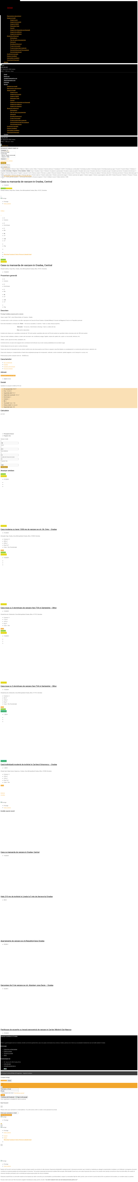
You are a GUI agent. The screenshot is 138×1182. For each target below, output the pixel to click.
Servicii (6, 84)
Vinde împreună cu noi (9, 80)
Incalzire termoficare (129, 171)
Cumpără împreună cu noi (10, 78)
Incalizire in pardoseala (56, 171)
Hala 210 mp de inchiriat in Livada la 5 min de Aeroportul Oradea (27, 896)
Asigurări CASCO (14, 24)
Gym (42, 171)
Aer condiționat (6, 169)
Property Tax (4, 461)
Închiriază (6, 82)
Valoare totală (4, 439)
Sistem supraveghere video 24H (102, 175)
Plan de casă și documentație (18, 40)
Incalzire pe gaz (106, 171)
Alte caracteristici (5, 167)
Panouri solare (36, 173)
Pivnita (83, 173)
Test (45, 177)
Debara (133, 169)
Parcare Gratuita (56, 173)
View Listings (7, 203)
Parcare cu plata (46, 173)
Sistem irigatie (88, 175)
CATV (63, 169)
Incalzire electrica (95, 171)
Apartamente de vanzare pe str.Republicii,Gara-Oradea (22, 941)
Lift (30, 173)
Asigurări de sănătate (16, 34)
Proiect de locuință (15, 46)
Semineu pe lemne (118, 173)
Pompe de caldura (95, 173)
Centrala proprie (96, 169)
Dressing (8, 171)
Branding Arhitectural (16, 44)
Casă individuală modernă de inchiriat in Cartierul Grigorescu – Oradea (29, 764)
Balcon (22, 169)
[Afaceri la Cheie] (8, 152)
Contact (6, 62)
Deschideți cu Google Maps (8, 375)
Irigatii (20, 173)
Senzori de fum (26, 175)
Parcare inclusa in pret (68, 173)
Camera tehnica (48, 169)
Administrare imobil (12, 86)
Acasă (5, 74)
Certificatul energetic (12, 54)
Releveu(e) (13, 42)
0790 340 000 (4, 67)
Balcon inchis (29, 169)
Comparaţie (4, 1080)
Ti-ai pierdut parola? (19, 1093)
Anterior (3, 793)
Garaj (28, 171)
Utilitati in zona (52, 177)
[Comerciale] (8, 154)
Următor (3, 795)
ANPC (5, 1055)
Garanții (12, 28)
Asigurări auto (14, 20)
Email (30, 254)
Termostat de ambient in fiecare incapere (31, 177)
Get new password (6, 1115)
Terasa (130, 175)
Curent (118, 169)
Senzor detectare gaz (130, 173)
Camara (41, 169)
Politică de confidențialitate (10, 1049)
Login (2, 1095)
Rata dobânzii (4, 451)
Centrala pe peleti (85, 169)
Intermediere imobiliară (13, 58)
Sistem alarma (36, 175)
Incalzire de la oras (84, 171)
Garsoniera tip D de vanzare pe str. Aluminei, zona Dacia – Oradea (27, 985)
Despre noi (6, 76)
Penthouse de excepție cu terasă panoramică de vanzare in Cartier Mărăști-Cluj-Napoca (36, 1030)
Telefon (124, 175)
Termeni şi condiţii (8, 1053)
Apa (18, 169)
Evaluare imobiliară (12, 56)
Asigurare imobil (11, 18)
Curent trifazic (125, 169)
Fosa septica (21, 171)
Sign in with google (22, 1097)
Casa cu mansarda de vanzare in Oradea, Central (20, 852)
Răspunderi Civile (14, 26)
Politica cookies (8, 1051)
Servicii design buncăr (16, 52)
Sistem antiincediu (47, 175)
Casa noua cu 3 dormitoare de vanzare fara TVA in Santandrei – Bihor (29, 608)
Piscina (78, 173)
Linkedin (26, 254)
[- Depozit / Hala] (8, 157)
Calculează (4, 467)
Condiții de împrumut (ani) (7, 457)
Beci (36, 169)
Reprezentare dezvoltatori (14, 16)
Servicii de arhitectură (13, 36)
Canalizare (57, 169)
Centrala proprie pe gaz (108, 169)
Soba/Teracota (117, 175)
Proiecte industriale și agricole (18, 48)
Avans (2, 445)
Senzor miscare (16, 175)
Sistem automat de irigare (60, 175)
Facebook (12, 254)
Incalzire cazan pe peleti (70, 171)
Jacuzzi (25, 173)
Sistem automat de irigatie (76, 175)
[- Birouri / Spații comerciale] (8, 155)
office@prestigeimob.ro (10, 1066)
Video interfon (61, 177)
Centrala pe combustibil (72, 169)
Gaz (32, 171)
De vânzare (9, 188)
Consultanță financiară (13, 60)
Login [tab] (5, 1084)
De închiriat (4, 711)
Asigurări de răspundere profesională (20, 30)
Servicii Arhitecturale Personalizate (19, 50)
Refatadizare (13, 38)
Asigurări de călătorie (16, 32)
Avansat (3, 161)
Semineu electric (106, 173)
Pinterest (21, 254)
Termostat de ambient (12, 177)
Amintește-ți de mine (8, 1093)
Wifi (67, 177)
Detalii (2, 550)
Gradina (37, 171)
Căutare (3, 163)
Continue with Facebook (7, 1097)
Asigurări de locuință (15, 22)
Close (9, 1080)
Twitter (17, 254)
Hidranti (47, 171)
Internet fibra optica (11, 173)
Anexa (13, 169)
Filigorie (15, 171)
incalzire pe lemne (117, 171)
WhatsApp (6, 254)
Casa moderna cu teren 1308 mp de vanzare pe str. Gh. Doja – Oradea (29, 529)
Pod (87, 173)
